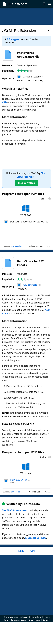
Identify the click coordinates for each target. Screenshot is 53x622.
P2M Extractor (30, 284)
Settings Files (16, 246)
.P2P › (32, 550)
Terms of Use (36, 617)
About (38, 620)
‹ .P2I (21, 550)
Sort (41, 199)
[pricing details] (49, 198)
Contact (46, 620)
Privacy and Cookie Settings (22, 620)
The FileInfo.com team (14, 510)
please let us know (35, 537)
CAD (4, 102)
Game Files (15, 492)
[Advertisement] (26, 16)
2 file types (13, 39)
